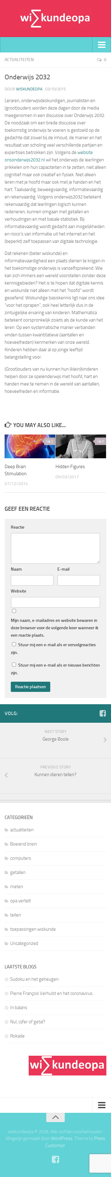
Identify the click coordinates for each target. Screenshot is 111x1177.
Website (18, 591)
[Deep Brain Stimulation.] (30, 446)
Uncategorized (24, 943)
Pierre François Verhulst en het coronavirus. (51, 993)
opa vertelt (20, 901)
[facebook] (102, 713)
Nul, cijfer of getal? (27, 1022)
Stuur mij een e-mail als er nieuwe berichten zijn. (55, 669)
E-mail (63, 569)
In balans (18, 1007)
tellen (15, 915)
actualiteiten (19, 59)
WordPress (61, 1138)
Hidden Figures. (71, 466)
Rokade (17, 1036)
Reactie (17, 527)
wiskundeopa (29, 89)
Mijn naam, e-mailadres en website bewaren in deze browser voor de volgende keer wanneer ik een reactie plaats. (54, 628)
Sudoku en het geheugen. (35, 979)
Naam (16, 569)
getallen (18, 872)
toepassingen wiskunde (33, 929)
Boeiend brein (23, 844)
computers (20, 858)
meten (16, 886)
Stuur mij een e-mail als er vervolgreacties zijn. (53, 648)
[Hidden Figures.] (81, 446)
